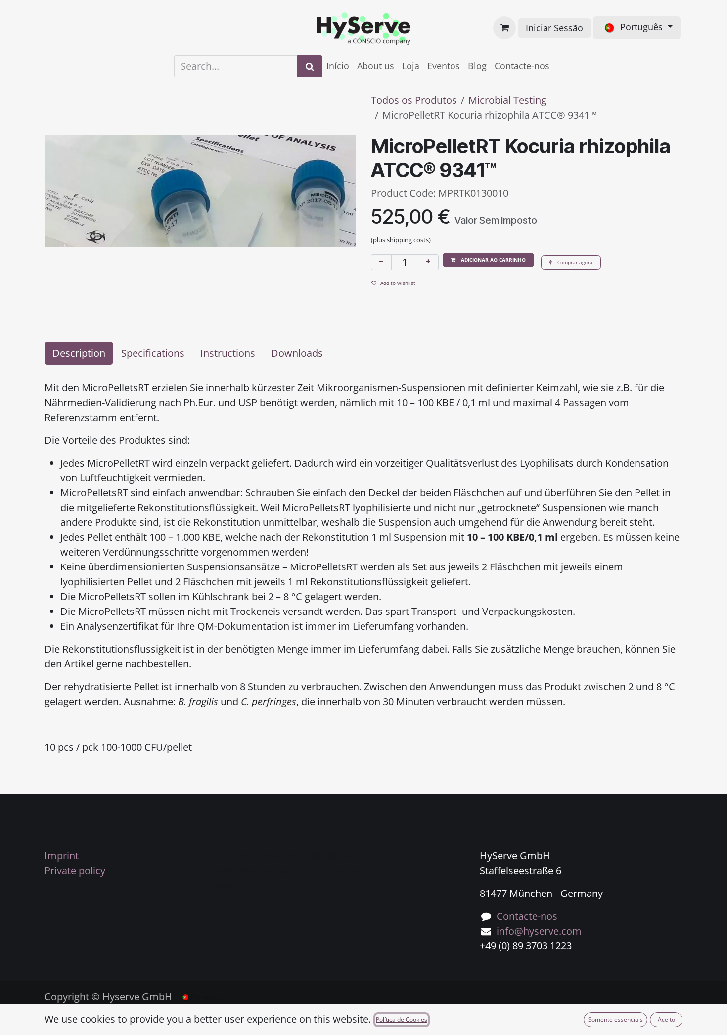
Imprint (62, 855)
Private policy (75, 870)
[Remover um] (381, 262)
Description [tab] (78, 353)
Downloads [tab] (297, 353)
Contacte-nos (527, 916)
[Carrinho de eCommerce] (504, 27)
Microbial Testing (507, 100)
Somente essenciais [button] (615, 1019)
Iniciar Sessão (554, 28)
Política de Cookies (401, 1019)
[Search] (309, 66)
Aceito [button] (666, 1019)
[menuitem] (337, 66)
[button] (488, 260)
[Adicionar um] (428, 262)
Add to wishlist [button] (397, 283)
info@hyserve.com (539, 931)
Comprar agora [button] (574, 262)
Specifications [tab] (152, 353)
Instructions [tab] (227, 353)
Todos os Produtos (414, 100)
